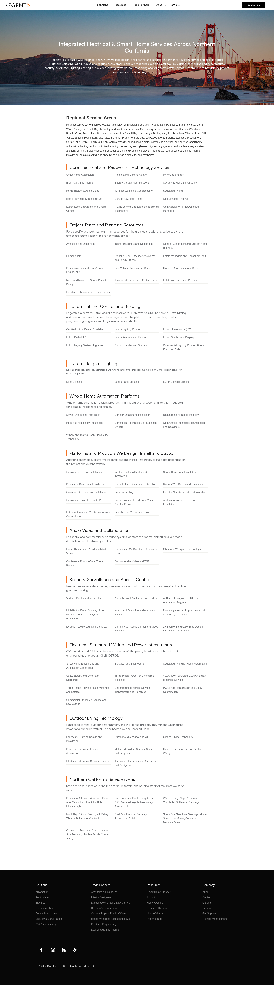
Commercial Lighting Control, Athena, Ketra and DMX (184, 347)
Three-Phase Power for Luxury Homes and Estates (87, 689)
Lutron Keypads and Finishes (131, 337)
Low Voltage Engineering (105, 929)
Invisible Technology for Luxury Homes (88, 292)
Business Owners (157, 908)
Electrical (41, 902)
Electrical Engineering (103, 924)
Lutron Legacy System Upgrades (84, 345)
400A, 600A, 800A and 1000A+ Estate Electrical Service (184, 677)
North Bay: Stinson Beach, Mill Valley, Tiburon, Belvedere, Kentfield (87, 816)
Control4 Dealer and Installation (132, 415)
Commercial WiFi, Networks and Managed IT (181, 208)
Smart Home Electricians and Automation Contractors (82, 665)
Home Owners (155, 902)
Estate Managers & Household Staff (111, 919)
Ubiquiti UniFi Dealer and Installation (135, 484)
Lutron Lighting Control (127, 329)
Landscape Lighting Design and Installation (84, 739)
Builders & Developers (104, 908)
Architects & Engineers (104, 892)
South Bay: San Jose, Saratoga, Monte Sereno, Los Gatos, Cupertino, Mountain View (185, 818)
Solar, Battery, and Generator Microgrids (82, 677)
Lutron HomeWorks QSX (177, 329)
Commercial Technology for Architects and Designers (184, 424)
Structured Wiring (173, 190)
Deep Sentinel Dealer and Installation (136, 598)
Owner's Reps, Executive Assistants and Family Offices (135, 258)
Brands (206, 908)
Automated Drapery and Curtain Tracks (136, 280)
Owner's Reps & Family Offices (108, 913)
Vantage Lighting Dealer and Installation (131, 474)
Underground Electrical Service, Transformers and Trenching (132, 689)
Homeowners (73, 256)
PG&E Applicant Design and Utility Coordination (182, 689)
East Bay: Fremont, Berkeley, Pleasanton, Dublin (131, 816)
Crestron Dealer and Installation (84, 472)
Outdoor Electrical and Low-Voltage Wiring (183, 751)
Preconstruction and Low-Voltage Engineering (85, 270)
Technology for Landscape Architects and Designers (135, 763)
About (205, 892)
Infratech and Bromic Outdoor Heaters (87, 761)
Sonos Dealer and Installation (179, 472)
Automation (42, 892)
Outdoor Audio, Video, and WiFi (132, 737)
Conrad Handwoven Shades (131, 345)
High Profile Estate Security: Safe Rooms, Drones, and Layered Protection (85, 614)
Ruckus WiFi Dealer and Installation (183, 484)
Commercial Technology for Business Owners (136, 424)
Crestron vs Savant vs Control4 (83, 500)
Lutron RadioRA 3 (76, 337)
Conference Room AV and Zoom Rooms (84, 563)
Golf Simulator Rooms (175, 199)
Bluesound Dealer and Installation (85, 484)
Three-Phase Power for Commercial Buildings (135, 677)
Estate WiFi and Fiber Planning (180, 280)
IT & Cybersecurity (46, 924)
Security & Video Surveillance (180, 182)
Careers (207, 902)
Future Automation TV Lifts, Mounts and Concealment (88, 514)
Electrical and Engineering (129, 663)
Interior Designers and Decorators (134, 243)
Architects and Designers (80, 243)
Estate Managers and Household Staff (184, 256)
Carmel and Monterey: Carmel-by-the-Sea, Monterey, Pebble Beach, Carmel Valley (87, 834)
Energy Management (47, 913)
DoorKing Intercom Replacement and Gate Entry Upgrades (184, 612)
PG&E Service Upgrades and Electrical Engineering (137, 208)
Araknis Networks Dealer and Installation (179, 502)
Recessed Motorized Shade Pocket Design (86, 282)
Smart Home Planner (158, 892)
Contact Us (253, 4)
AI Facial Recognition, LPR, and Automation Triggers (181, 600)
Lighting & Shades (46, 908)
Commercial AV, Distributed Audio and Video (136, 551)
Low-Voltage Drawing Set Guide (133, 268)
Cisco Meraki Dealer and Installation (86, 492)
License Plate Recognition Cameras (86, 626)
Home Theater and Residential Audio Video (87, 551)
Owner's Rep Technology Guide (181, 268)
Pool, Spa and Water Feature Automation (82, 751)
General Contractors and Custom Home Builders (185, 245)
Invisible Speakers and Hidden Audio (184, 492)
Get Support (209, 913)
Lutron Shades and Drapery (178, 337)
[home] (17, 5)
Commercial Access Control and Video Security (136, 628)
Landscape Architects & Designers (110, 902)
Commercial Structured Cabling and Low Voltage (86, 702)
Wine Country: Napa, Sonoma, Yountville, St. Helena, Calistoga (181, 800)
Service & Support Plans (128, 199)
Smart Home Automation (80, 174)
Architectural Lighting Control (131, 174)
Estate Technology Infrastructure (84, 199)
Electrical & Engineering (80, 182)
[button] (104, 4)
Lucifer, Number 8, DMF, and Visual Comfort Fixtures (134, 502)
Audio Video (42, 897)
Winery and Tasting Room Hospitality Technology (87, 437)
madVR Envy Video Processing (132, 512)
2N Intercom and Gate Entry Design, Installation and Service (183, 628)
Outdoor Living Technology (178, 737)
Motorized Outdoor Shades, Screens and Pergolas (135, 751)
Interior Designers (101, 897)
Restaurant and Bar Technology (181, 415)
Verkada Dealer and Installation (84, 598)
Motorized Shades (173, 174)
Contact (206, 897)
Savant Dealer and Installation (83, 415)
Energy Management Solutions (132, 182)
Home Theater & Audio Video (82, 190)
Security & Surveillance (49, 919)
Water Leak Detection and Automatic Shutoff (135, 612)
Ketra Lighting (74, 381)
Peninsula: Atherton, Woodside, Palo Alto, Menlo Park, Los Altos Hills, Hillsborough (87, 802)
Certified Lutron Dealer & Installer (85, 329)
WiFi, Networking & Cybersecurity (134, 190)
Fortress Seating (124, 492)
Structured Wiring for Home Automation (185, 663)
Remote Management (214, 919)
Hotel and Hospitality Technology (84, 422)
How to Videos (155, 913)
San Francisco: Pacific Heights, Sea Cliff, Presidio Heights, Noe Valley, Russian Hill (135, 802)
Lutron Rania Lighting (127, 381)
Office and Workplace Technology (182, 549)
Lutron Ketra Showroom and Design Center (86, 208)
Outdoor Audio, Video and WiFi (132, 561)
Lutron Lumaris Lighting (176, 381)
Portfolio (175, 4)
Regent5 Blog (154, 919)
